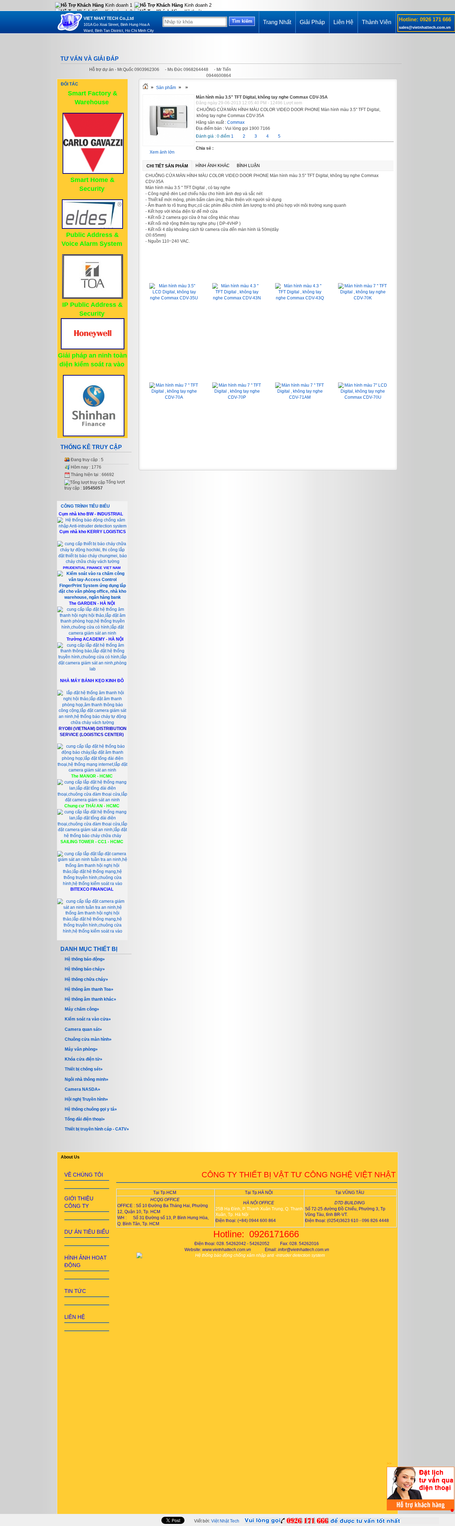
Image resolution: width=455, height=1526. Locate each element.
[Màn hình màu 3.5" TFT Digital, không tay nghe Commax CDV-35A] (168, 144)
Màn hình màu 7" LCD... (362, 372)
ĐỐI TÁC (69, 84)
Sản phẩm (166, 87)
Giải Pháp (312, 22)
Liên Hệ (343, 22)
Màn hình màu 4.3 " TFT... (237, 272)
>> (389, 1463)
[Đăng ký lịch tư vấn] (420, 1508)
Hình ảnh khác (213, 165)
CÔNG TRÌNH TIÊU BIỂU (85, 506)
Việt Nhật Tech (225, 1521)
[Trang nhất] (145, 87)
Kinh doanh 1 (118, 5)
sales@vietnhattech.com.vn (425, 27)
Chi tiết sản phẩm (167, 166)
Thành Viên (376, 22)
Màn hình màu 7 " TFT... (363, 272)
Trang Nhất (277, 22)
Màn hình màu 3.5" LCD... (174, 272)
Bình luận (248, 165)
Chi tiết (174, 338)
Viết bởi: (216, 1521)
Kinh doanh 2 (197, 5)
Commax (236, 122)
